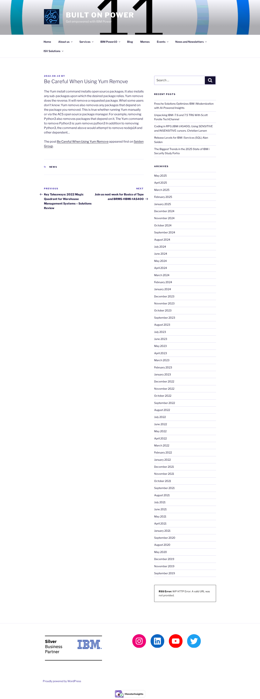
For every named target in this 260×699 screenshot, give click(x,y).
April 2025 (160, 182)
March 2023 (161, 360)
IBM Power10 (108, 41)
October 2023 (162, 310)
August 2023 (162, 324)
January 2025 (162, 204)
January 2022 (162, 459)
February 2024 (163, 282)
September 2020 (164, 537)
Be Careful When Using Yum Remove (82, 141)
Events (161, 41)
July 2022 (160, 417)
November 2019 (164, 566)
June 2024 (160, 253)
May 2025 (160, 175)
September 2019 (164, 573)
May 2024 (160, 260)
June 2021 (160, 509)
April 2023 (160, 353)
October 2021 (162, 481)
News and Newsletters (189, 41)
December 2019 (164, 559)
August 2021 (162, 495)
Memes (145, 41)
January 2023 (162, 374)
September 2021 (164, 488)
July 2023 (160, 331)
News (53, 167)
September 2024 (164, 232)
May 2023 (160, 346)
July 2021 (160, 502)
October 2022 (162, 395)
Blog (130, 41)
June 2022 (160, 424)
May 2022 (160, 431)
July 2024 (160, 246)
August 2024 (162, 239)
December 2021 (164, 466)
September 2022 (164, 402)
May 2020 (160, 552)
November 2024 (164, 218)
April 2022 (160, 438)
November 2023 (164, 303)
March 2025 (161, 189)
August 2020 (162, 544)
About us (63, 41)
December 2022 (164, 381)
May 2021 (160, 516)
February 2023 (163, 367)
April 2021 (160, 523)
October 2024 (162, 225)
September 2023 (164, 317)
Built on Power (100, 15)
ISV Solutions (52, 51)
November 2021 (164, 473)
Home (47, 41)
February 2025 (163, 196)
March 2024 (161, 275)
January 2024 (162, 289)
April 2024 (160, 267)
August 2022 (162, 410)
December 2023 (164, 296)
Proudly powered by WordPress (62, 681)
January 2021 (162, 530)
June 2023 (160, 338)
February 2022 (163, 452)
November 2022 (164, 388)
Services (84, 41)
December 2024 (164, 211)
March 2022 (161, 445)
